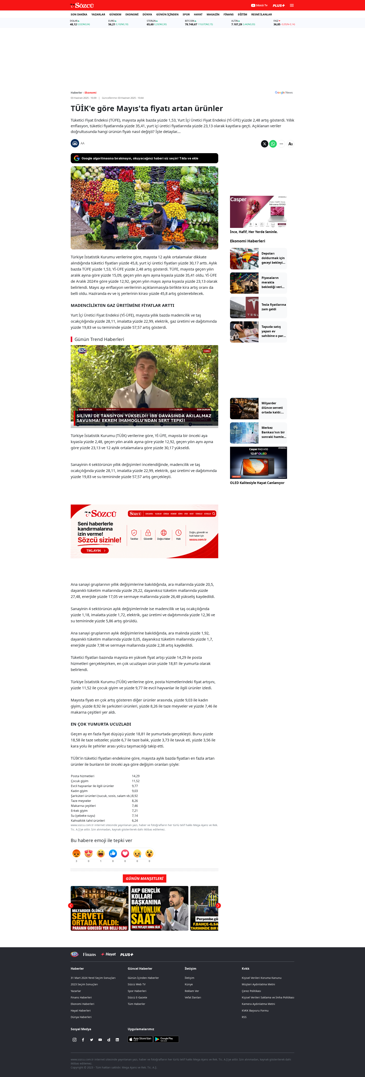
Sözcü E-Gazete (137, 997)
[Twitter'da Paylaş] (264, 144)
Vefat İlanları (193, 997)
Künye (189, 984)
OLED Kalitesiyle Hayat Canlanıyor (257, 483)
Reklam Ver (192, 991)
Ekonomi (90, 92)
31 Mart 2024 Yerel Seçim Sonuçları (93, 978)
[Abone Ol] (283, 92)
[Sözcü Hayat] (108, 954)
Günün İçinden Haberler (143, 978)
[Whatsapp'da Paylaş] (273, 144)
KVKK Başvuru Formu (255, 1010)
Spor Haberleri (137, 991)
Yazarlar (76, 991)
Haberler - (77, 92)
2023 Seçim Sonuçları (84, 984)
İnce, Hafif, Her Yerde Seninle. (254, 232)
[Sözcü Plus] (126, 954)
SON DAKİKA (79, 14)
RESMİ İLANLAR (261, 14)
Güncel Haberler (140, 968)
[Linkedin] (117, 1040)
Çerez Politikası (251, 991)
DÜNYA (147, 14)
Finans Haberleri (81, 997)
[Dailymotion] (109, 1040)
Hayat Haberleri (81, 1010)
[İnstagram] (74, 1040)
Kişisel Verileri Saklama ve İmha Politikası (268, 997)
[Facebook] (83, 1040)
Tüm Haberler (136, 1004)
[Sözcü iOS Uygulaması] (140, 1039)
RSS (244, 1017)
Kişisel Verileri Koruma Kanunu (262, 978)
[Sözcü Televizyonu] (75, 954)
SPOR (186, 14)
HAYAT (198, 14)
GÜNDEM (115, 14)
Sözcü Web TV (136, 984)
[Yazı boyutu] (290, 144)
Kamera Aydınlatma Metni (258, 1004)
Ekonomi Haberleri (247, 241)
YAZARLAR (98, 14)
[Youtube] (100, 1040)
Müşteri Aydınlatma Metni (258, 984)
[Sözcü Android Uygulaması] (166, 1039)
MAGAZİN (213, 14)
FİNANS (229, 14)
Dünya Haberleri (81, 1017)
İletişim (189, 978)
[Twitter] (91, 1040)
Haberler (77, 968)
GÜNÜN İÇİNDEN (167, 14)
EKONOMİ (131, 14)
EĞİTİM (242, 14)
